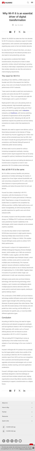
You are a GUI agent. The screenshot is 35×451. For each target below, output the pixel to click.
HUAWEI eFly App (10, 431)
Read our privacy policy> (25, 448)
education (26, 110)
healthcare (14, 113)
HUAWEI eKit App (10, 427)
